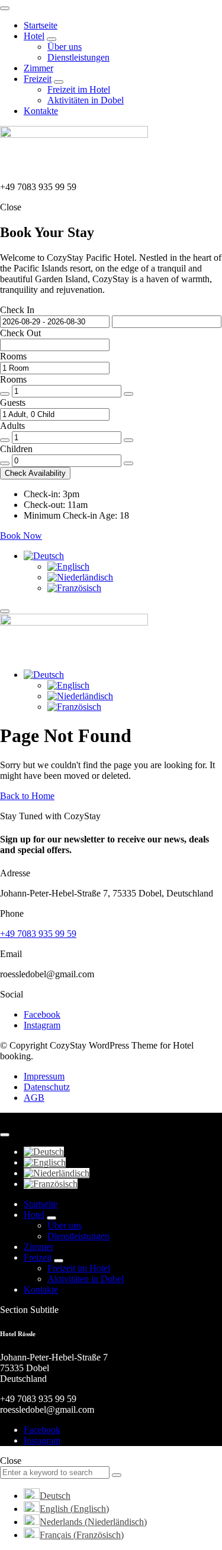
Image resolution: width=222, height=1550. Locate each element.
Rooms (13, 356)
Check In (17, 310)
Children (16, 449)
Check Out (20, 333)
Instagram (42, 1025)
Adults (12, 426)
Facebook (42, 1014)
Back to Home (27, 796)
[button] (35, 473)
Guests (12, 402)
